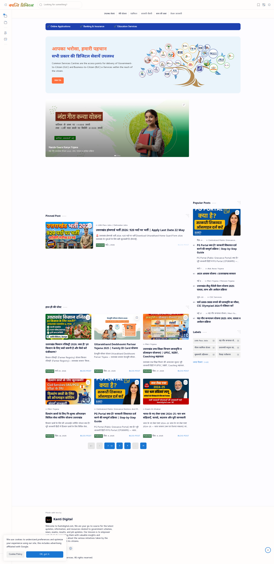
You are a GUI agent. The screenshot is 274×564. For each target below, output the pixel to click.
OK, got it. (45, 554)
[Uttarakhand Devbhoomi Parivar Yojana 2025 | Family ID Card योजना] (117, 327)
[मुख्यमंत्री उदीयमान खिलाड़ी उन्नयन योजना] (204, 355)
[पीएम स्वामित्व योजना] (204, 348)
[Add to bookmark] (90, 225)
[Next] (109, 446)
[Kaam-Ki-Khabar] (153, 409)
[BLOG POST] (183, 245)
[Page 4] (127, 446)
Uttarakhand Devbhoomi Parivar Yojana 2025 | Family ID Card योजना (116, 346)
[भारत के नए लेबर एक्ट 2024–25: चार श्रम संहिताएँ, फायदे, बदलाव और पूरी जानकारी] (166, 391)
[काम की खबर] (161, 13)
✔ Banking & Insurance (55, 27)
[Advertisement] (117, 185)
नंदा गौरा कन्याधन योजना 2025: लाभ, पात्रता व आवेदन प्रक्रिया (219, 320)
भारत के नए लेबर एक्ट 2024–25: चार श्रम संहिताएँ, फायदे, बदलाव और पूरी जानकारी (164, 416)
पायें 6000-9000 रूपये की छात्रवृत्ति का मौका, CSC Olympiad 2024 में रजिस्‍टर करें (218, 304)
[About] (5, 33)
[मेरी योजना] (123, 13)
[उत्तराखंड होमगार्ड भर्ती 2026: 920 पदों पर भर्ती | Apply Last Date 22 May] (69, 235)
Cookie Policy (15, 554)
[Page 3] (119, 446)
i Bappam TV (234, 558)
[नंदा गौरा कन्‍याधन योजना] (217, 313)
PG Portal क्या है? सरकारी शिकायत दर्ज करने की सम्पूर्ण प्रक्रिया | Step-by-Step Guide (115, 417)
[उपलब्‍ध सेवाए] (109, 13)
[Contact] (5, 39)
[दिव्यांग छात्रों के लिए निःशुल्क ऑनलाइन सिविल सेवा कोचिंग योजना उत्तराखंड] (68, 391)
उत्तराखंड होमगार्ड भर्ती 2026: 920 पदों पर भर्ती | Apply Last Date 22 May (140, 230)
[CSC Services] (216, 297)
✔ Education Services (88, 27)
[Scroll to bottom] (268, 550)
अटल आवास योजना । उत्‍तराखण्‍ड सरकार (216, 273)
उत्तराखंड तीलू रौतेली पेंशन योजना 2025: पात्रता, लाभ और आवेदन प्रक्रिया (216, 288)
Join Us (57, 80)
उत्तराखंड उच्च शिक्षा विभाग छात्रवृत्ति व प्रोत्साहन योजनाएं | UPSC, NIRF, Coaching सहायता (162, 353)
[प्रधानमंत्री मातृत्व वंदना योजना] (229, 348)
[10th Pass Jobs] (105, 225)
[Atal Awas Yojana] (216, 269)
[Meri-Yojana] (151, 344)
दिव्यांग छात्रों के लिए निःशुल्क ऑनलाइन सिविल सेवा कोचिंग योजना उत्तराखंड (66, 416)
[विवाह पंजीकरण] (229, 355)
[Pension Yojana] (227, 281)
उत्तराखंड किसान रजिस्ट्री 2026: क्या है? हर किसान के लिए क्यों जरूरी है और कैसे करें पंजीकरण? (67, 348)
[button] (5, 4)
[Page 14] (143, 446)
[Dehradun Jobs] (121, 225)
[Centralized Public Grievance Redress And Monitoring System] (125, 409)
